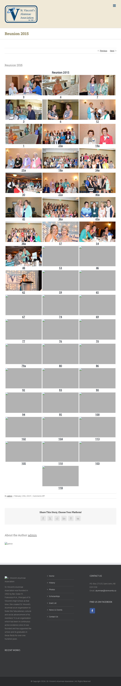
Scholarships (54, 596)
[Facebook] (92, 610)
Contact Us (53, 616)
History (52, 582)
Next (112, 50)
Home (51, 576)
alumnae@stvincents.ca (105, 590)
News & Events (55, 610)
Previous (103, 50)
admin (9, 496)
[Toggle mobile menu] (114, 5)
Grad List (52, 603)
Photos (52, 589)
